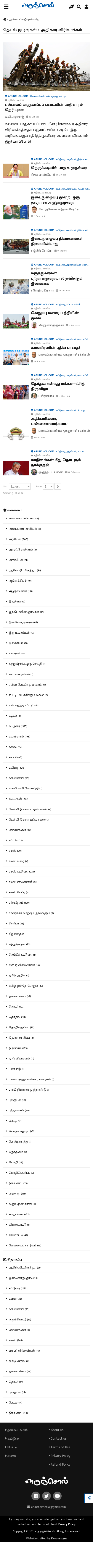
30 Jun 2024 (64, 291)
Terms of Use (60, 1447)
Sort (5, 486)
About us (57, 1430)
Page (39, 486)
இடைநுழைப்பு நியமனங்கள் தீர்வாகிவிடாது (57, 241)
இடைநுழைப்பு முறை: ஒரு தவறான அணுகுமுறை (55, 200)
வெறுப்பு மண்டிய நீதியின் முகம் (55, 316)
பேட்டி (11, 1447)
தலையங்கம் (17, 1430)
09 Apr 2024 (39, 361)
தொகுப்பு (14, 1259)
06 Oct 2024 (61, 175)
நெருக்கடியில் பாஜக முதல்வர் (59, 168)
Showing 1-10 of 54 (13, 493)
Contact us (58, 1439)
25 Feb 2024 (39, 437)
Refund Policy (60, 1465)
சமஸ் (11, 1456)
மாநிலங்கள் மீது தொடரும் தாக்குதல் (56, 462)
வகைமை (14, 510)
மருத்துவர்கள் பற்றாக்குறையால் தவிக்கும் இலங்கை (56, 278)
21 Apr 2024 (74, 325)
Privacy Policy (60, 1456)
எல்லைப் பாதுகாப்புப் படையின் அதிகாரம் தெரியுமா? (44, 107)
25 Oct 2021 (34, 117)
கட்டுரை (13, 1439)
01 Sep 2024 (63, 251)
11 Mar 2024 (64, 396)
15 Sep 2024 (39, 216)
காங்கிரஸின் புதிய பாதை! (55, 347)
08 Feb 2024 (73, 472)
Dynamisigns (59, 1538)
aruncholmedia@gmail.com (48, 1506)
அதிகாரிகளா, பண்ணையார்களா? (49, 421)
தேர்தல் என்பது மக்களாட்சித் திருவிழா (58, 386)
